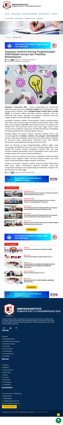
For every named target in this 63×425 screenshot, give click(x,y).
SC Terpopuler (11, 244)
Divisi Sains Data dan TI (44, 13)
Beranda (7, 13)
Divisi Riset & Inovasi (30, 18)
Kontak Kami (40, 18)
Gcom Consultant (9, 18)
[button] (4, 27)
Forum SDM (54, 13)
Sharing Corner (11, 188)
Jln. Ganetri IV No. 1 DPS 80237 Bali (12, 393)
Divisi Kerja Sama (19, 18)
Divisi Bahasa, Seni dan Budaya (29, 13)
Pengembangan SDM (16, 13)
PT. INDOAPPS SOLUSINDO (41, 412)
